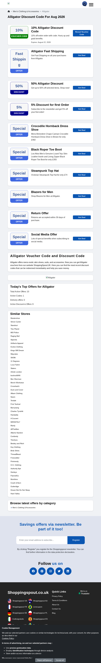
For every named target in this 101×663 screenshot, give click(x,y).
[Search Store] (84, 3)
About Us (55, 605)
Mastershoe (15, 318)
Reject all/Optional (44, 660)
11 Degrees (15, 361)
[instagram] (50, 571)
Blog (53, 613)
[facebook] (33, 571)
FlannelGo (15, 476)
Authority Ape (16, 469)
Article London (16, 372)
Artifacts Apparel (17, 343)
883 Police (15, 332)
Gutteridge (15, 486)
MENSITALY (15, 422)
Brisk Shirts (15, 451)
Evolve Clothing (17, 347)
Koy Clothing (15, 447)
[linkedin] (67, 571)
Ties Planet (15, 329)
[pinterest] (42, 571)
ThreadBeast (16, 454)
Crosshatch (15, 386)
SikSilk (13, 358)
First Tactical (15, 404)
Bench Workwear (17, 383)
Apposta (14, 340)
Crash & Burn (16, 483)
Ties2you (14, 440)
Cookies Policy (8, 638)
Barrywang (15, 408)
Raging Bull (15, 336)
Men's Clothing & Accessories (26, 11)
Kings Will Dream (17, 350)
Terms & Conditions (59, 600)
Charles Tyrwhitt (17, 411)
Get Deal (81, 55)
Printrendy (15, 461)
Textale (13, 401)
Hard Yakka (15, 494)
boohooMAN (15, 375)
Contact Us (56, 609)
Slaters (13, 368)
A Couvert (14, 418)
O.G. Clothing (16, 465)
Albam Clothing (16, 393)
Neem (13, 397)
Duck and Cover (17, 390)
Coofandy (14, 436)
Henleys (14, 472)
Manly (13, 426)
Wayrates (14, 354)
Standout (14, 325)
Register (76, 540)
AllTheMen (15, 429)
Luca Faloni (15, 365)
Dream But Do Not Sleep (20, 490)
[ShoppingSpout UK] (17, 3)
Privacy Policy (57, 596)
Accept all (60, 660)
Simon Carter (16, 322)
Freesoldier (15, 458)
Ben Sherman (16, 379)
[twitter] (59, 571)
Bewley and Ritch (17, 443)
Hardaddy (14, 415)
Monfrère (14, 479)
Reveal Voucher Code (81, 33)
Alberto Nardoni (17, 433)
